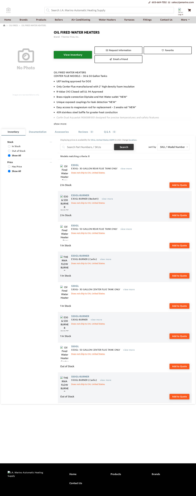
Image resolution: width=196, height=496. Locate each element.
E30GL (75, 165)
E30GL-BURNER (80, 195)
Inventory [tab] (13, 131)
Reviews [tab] (85, 131)
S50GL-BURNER (80, 376)
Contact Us (75, 483)
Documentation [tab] (37, 131)
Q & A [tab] (109, 131)
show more (60, 123)
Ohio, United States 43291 (103, 140)
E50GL (75, 225)
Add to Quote (179, 185)
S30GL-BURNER (80, 316)
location (133, 140)
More (184, 19)
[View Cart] (189, 10)
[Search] (47, 10)
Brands (156, 474)
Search (124, 147)
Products (116, 474)
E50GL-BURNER (80, 255)
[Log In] (180, 10)
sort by (152, 147)
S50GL (75, 346)
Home (72, 474)
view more (126, 168)
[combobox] (109, 10)
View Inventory (73, 54)
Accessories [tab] (62, 131)
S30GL (75, 286)
